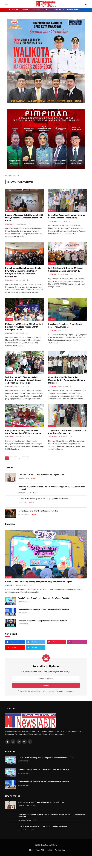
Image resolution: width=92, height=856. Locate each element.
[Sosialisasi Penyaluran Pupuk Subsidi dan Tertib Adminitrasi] (67, 309)
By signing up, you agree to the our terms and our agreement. (47, 691)
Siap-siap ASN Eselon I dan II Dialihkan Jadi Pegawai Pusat (41, 475)
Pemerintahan (74, 10)
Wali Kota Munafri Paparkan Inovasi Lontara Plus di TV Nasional (43, 609)
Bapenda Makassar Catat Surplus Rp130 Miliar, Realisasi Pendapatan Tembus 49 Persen (24, 218)
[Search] (85, 4)
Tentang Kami (60, 850)
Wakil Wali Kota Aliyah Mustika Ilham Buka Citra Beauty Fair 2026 (43, 598)
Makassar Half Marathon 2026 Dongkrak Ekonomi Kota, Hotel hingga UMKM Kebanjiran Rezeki (24, 327)
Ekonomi (36, 10)
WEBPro (54, 845)
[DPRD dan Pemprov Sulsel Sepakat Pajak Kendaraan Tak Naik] (10, 623)
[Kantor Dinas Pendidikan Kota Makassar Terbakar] (10, 513)
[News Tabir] (46, 4)
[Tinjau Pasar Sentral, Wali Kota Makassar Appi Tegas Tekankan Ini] (67, 415)
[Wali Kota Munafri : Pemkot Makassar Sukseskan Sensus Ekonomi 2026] (67, 253)
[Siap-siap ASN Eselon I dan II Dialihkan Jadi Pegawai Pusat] (10, 477)
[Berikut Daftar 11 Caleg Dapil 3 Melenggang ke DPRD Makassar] (10, 501)
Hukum (47, 10)
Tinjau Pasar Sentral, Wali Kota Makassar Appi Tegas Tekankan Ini (67, 431)
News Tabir (40, 850)
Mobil (31, 850)
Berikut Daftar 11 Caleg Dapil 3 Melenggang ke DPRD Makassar (43, 499)
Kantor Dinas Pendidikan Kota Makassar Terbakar (38, 511)
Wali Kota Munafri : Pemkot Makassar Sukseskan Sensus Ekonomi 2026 (65, 269)
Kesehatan (59, 10)
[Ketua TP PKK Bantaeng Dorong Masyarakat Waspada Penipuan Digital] (46, 554)
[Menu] (6, 4)
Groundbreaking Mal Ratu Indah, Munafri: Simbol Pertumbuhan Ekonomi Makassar (66, 380)
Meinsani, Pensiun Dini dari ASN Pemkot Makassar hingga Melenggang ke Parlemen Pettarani (51, 488)
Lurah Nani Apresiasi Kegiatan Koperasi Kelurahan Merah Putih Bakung (66, 216)
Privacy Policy (61, 691)
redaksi (49, 850)
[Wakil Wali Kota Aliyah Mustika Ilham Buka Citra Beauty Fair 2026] (10, 601)
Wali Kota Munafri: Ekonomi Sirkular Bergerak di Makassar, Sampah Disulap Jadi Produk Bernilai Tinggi (23, 380)
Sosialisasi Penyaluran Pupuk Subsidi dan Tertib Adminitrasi (65, 325)
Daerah (25, 10)
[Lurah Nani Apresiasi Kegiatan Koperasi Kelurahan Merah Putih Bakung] (67, 200)
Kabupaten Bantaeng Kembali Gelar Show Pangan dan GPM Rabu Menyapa (23, 431)
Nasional (13, 10)
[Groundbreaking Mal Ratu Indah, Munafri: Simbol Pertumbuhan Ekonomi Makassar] (67, 362)
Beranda (8, 175)
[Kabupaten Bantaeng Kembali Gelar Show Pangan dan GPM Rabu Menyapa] (24, 415)
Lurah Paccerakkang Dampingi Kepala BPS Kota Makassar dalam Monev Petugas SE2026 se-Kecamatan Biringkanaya (23, 272)
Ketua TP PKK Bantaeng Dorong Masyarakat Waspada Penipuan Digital (38, 581)
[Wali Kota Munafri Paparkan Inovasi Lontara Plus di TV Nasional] (10, 612)
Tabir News (10, 224)
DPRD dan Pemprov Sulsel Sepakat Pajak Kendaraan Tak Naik (42, 621)
